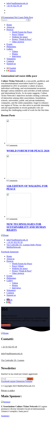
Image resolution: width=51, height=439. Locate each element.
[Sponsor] (5, 402)
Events (9, 44)
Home (9, 25)
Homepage (5, 325)
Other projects (18, 42)
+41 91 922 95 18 (14, 6)
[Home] (5, 235)
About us (10, 27)
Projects (10, 29)
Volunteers (11, 59)
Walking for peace (20, 37)
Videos (15, 51)
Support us (11, 63)
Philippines (11, 46)
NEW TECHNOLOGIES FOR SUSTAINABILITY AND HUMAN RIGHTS (26, 227)
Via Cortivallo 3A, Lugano (12, 360)
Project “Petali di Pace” (22, 39)
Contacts (10, 61)
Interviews (16, 56)
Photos (15, 54)
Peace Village (18, 34)
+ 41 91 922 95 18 (9, 347)
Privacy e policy (8, 390)
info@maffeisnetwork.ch (17, 3)
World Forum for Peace (22, 32)
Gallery (10, 49)
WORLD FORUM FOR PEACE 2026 (28, 150)
